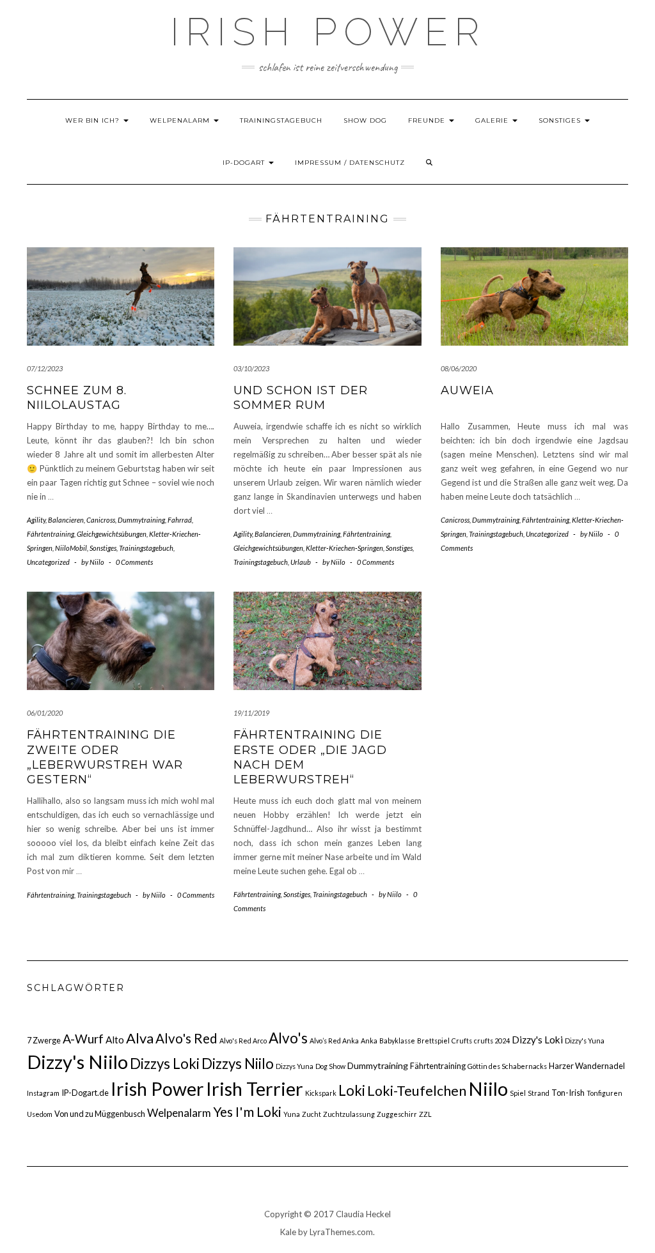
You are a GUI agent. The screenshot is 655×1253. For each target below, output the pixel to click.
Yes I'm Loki (247, 1111)
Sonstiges (561, 120)
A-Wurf (83, 1038)
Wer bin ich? (93, 120)
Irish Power (327, 32)
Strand (538, 1093)
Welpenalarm (181, 120)
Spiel (518, 1093)
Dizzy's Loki (537, 1039)
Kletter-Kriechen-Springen (344, 548)
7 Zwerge (44, 1040)
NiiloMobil (71, 548)
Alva (140, 1038)
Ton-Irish (568, 1093)
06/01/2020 (45, 713)
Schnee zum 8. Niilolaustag (77, 397)
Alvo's (288, 1038)
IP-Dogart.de (85, 1093)
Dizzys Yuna (294, 1066)
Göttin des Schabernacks (507, 1066)
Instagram (43, 1093)
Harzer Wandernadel (587, 1066)
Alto (115, 1039)
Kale (288, 1232)
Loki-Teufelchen (416, 1090)
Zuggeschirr (397, 1114)
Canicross (100, 520)
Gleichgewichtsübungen (111, 534)
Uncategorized (48, 562)
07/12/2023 (45, 368)
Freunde (428, 120)
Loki (351, 1090)
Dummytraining (141, 520)
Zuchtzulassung (349, 1114)
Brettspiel (433, 1040)
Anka (369, 1040)
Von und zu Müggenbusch (99, 1114)
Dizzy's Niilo (77, 1061)
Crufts (462, 1040)
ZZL (425, 1114)
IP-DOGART (245, 162)
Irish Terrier (254, 1088)
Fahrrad (180, 520)
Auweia (467, 390)
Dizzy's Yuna (584, 1040)
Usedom (39, 1114)
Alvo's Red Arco (243, 1040)
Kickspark (320, 1093)
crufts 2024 (492, 1040)
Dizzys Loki (165, 1063)
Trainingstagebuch (281, 120)
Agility (36, 520)
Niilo (488, 1088)
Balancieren (66, 520)
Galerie (493, 120)
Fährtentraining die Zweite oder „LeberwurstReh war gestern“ (105, 757)
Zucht (311, 1114)
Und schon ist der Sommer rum (300, 397)
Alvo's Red (186, 1038)
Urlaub (300, 562)
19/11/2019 (251, 713)
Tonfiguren (604, 1093)
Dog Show (330, 1066)
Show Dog (365, 120)
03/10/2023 (251, 368)
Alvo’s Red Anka (334, 1040)
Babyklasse (397, 1040)
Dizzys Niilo (237, 1063)
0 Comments (134, 562)
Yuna (291, 1114)
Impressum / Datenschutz (350, 162)
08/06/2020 (459, 368)
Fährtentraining (50, 534)
